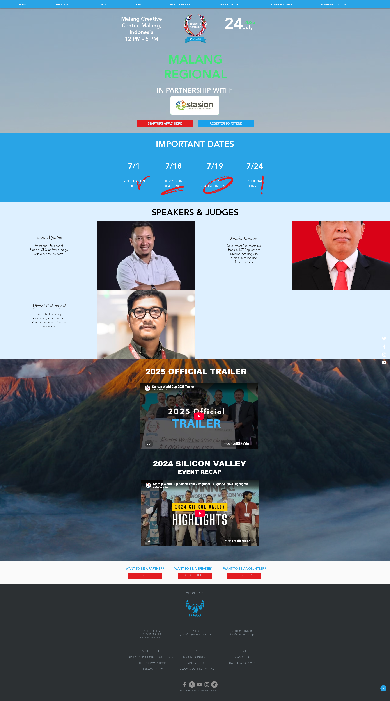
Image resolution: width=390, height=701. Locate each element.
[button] (346, 4)
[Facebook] (184, 684)
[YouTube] (199, 684)
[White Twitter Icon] (384, 338)
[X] (192, 684)
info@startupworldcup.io (152, 637)
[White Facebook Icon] (384, 346)
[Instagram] (207, 684)
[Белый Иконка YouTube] (384, 362)
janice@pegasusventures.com (196, 634)
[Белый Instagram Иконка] (384, 354)
